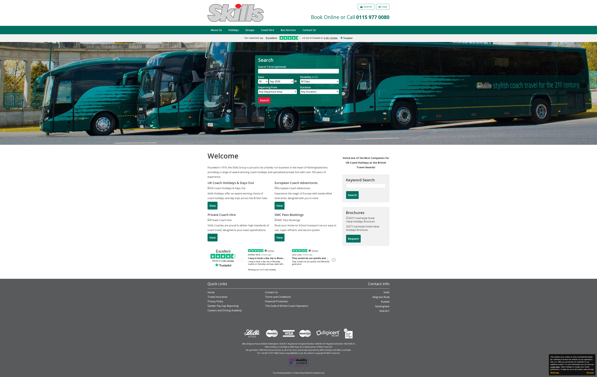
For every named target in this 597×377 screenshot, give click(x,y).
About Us (216, 30)
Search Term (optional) (272, 66)
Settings (554, 372)
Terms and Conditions (278, 297)
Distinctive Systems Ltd (314, 373)
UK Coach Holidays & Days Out (231, 183)
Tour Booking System (282, 373)
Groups (249, 30)
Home (211, 292)
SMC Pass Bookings (289, 215)
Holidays (234, 30)
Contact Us (309, 30)
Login (384, 7)
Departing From (267, 87)
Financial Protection (276, 301)
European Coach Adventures (296, 183)
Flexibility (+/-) (308, 77)
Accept (590, 372)
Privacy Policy (215, 301)
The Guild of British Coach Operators (286, 306)
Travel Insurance (217, 297)
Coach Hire (267, 30)
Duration (305, 87)
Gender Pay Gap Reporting (223, 306)
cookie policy (555, 367)
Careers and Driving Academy (225, 310)
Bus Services (288, 30)
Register (368, 7)
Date (261, 77)
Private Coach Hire (222, 215)
